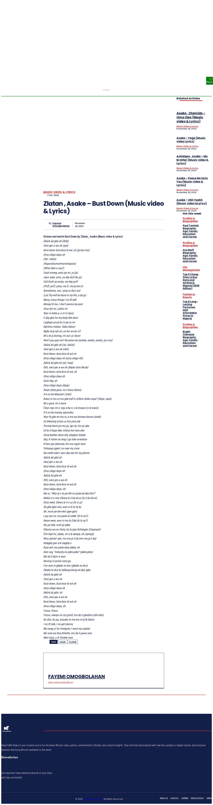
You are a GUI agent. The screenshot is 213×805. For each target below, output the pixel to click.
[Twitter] (125, 224)
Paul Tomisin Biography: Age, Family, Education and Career (191, 231)
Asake (63, 642)
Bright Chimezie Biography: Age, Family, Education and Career (190, 338)
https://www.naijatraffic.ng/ (60, 682)
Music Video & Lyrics (59, 192)
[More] (158, 224)
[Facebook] (204, 56)
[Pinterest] (136, 224)
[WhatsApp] (147, 224)
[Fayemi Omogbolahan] (46, 225)
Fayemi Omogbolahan (61, 224)
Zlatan (72, 642)
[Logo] (6, 729)
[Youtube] (204, 59)
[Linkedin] (19, 798)
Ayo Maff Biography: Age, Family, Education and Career (190, 255)
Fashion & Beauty (189, 296)
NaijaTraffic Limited (93, 798)
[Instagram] (208, 56)
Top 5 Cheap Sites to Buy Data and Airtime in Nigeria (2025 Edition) (191, 281)
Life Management (191, 269)
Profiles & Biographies (190, 220)
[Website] (41, 798)
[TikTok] (26, 798)
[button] (193, 57)
